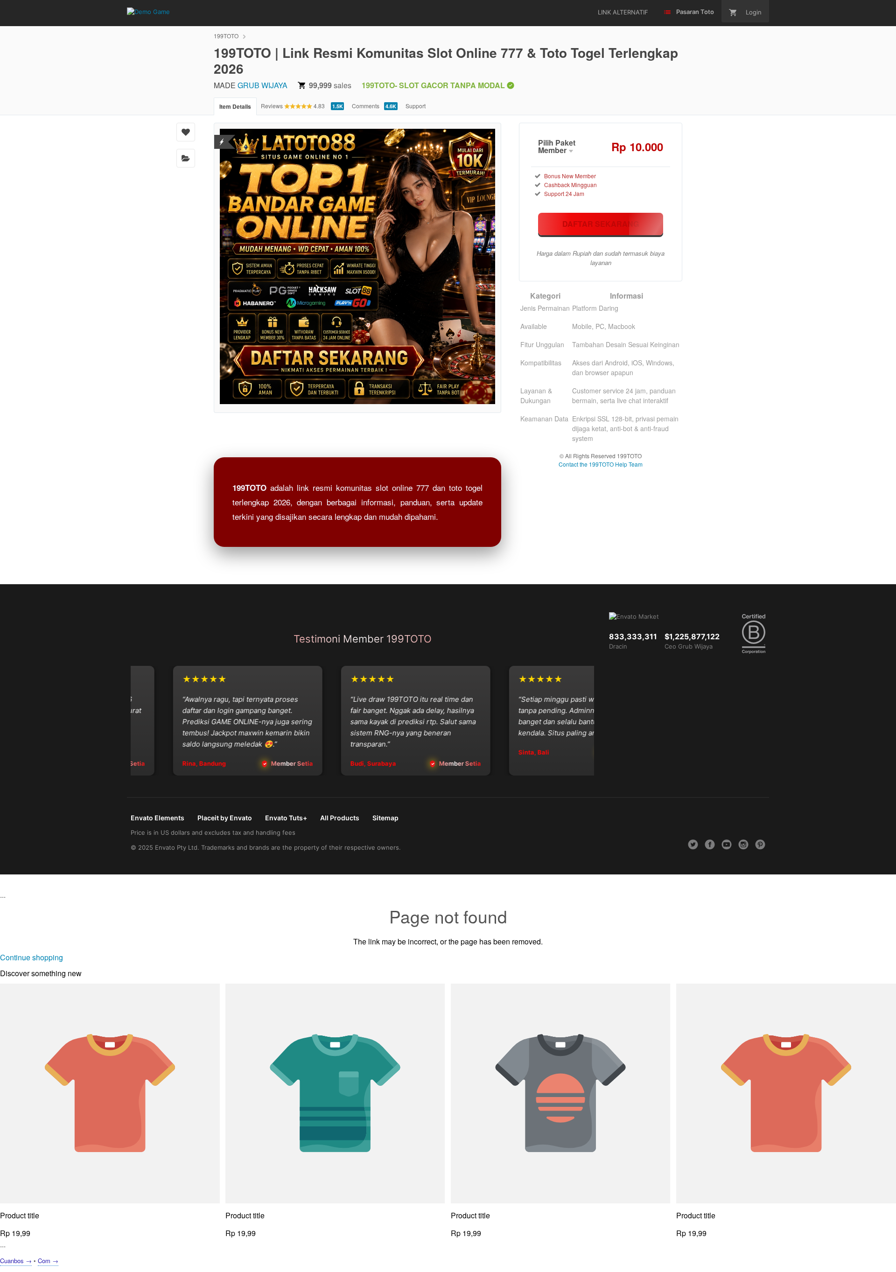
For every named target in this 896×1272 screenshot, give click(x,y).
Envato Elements (157, 818)
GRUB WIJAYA (262, 85)
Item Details (235, 106)
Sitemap (385, 818)
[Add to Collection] (185, 158)
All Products (339, 818)
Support (416, 106)
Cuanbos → (16, 1260)
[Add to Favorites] (185, 132)
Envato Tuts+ (286, 818)
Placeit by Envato (224, 818)
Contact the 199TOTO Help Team (601, 464)
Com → (48, 1260)
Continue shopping (31, 957)
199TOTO (226, 36)
